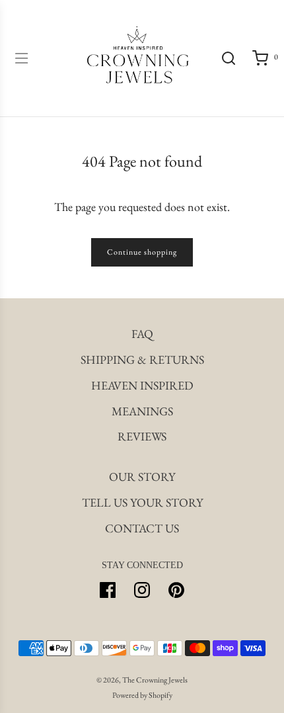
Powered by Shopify (142, 695)
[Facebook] (108, 590)
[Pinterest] (176, 590)
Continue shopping (142, 252)
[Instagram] (142, 590)
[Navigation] (21, 58)
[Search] (228, 58)
